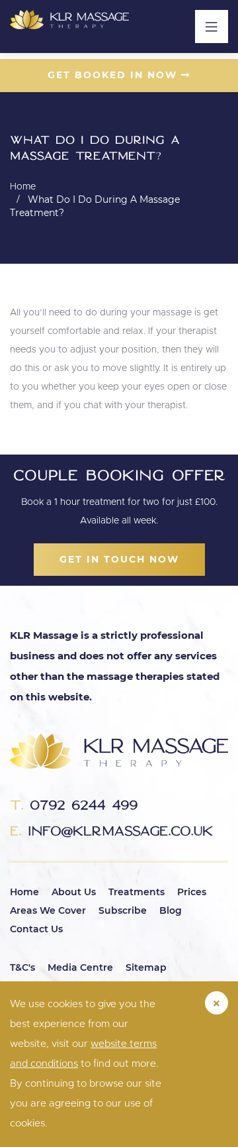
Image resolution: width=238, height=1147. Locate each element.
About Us (74, 892)
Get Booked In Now (114, 75)
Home (24, 892)
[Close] (216, 1002)
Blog (170, 910)
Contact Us (36, 929)
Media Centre (80, 967)
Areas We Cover (48, 910)
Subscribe (123, 910)
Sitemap (146, 967)
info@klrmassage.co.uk (111, 830)
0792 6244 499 (74, 804)
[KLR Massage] (69, 19)
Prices (191, 892)
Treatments (136, 892)
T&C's (22, 967)
